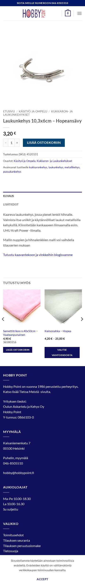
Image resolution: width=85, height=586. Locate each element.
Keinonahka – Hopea (58, 331)
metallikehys (72, 167)
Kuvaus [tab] (8, 196)
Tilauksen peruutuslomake (22, 546)
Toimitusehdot (13, 535)
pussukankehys (12, 171)
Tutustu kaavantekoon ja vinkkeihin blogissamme (38, 255)
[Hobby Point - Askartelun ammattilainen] (38, 13)
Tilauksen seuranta (16, 540)
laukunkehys (55, 167)
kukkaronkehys (38, 167)
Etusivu (9, 111)
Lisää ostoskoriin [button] (18, 349)
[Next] (81, 327)
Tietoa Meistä (29, 392)
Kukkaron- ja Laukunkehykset (54, 161)
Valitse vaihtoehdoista (62, 352)
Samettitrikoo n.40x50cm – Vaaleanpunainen (20, 332)
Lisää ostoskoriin (44, 142)
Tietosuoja (10, 551)
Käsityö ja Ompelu (33, 111)
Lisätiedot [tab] (11, 204)
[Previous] (3, 327)
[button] (68, 13)
